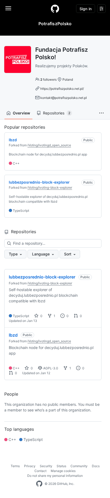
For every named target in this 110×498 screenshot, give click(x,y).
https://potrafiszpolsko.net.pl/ (62, 89)
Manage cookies (63, 471)
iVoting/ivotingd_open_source (49, 145)
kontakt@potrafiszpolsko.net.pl (63, 98)
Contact (40, 471)
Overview (21, 113)
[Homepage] (55, 8)
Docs (96, 466)
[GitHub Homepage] (39, 483)
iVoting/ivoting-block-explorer (50, 187)
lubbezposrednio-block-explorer (42, 277)
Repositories (56, 113)
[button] (101, 113)
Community (79, 466)
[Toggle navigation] (8, 8)
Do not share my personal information (55, 476)
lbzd (13, 335)
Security (46, 466)
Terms (15, 466)
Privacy (30, 466)
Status (61, 466)
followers (48, 79)
